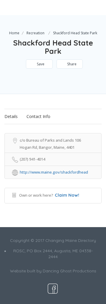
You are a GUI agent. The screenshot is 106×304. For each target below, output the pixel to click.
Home (14, 32)
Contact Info (38, 116)
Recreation (35, 32)
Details (11, 116)
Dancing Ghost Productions (69, 271)
